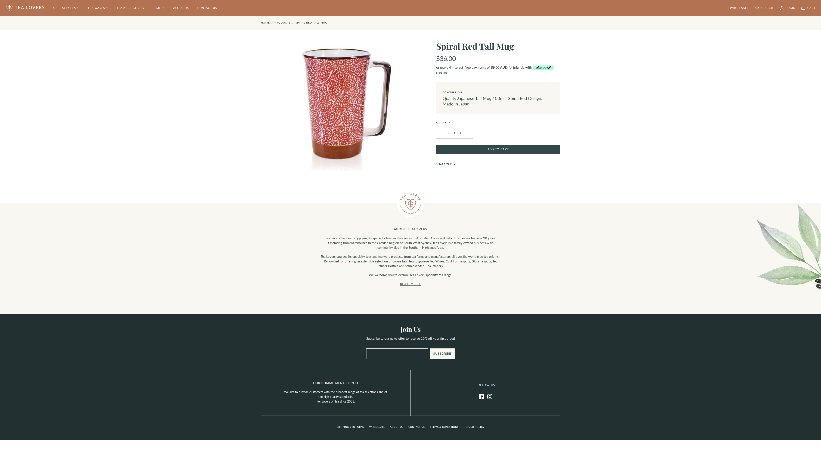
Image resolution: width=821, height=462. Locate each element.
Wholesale (377, 426)
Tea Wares (96, 8)
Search (767, 8)
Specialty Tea (64, 8)
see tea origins (488, 256)
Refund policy (474, 426)
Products (283, 22)
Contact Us (207, 8)
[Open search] (757, 8)
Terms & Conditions (444, 426)
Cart (811, 8)
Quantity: (444, 122)
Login (791, 8)
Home (265, 22)
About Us (181, 8)
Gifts (160, 8)
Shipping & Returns (350, 426)
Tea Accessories (130, 8)
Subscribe (442, 353)
